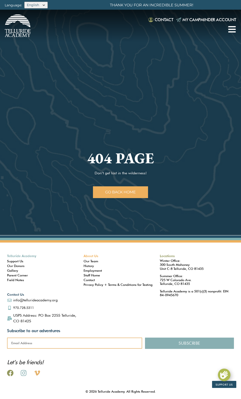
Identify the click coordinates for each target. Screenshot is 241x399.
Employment (93, 270)
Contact (164, 19)
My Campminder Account (209, 19)
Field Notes (15, 280)
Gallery (12, 270)
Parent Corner (17, 275)
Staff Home (92, 275)
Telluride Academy (21, 256)
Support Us (15, 261)
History (89, 266)
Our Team (91, 261)
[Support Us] (224, 375)
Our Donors (15, 266)
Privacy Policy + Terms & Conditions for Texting (118, 285)
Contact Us (15, 294)
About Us (91, 256)
